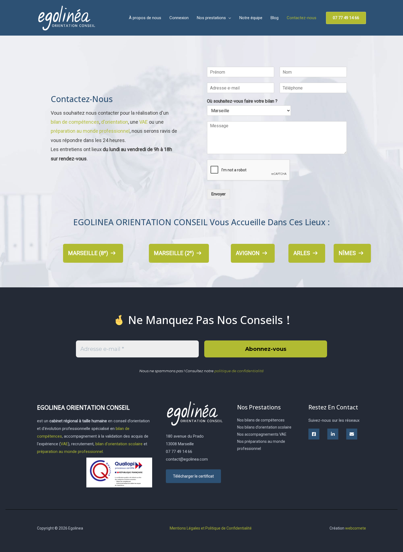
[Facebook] (313, 434)
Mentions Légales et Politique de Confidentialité (211, 528)
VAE (143, 122)
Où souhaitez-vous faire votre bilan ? (242, 101)
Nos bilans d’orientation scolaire (264, 427)
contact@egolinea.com (187, 459)
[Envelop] (351, 434)
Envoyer (218, 194)
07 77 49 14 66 (179, 451)
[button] (228, 17)
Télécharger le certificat (193, 476)
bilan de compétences (75, 122)
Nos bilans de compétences (261, 420)
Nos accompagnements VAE (261, 434)
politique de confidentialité (239, 371)
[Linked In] (332, 434)
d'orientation (114, 122)
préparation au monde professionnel (90, 131)
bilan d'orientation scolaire (119, 443)
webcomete (355, 528)
